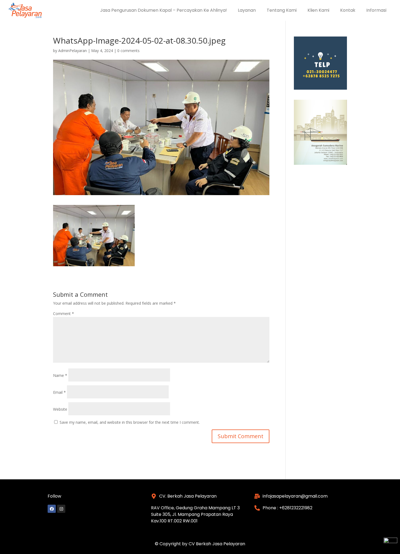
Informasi (376, 10)
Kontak (347, 10)
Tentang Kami (282, 10)
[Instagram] (61, 509)
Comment (63, 313)
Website (60, 409)
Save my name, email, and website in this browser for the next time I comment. (130, 422)
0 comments (128, 50)
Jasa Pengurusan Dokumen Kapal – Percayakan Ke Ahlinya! (163, 10)
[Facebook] (52, 509)
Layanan (247, 10)
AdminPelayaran (72, 50)
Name (60, 375)
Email (59, 392)
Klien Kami (318, 10)
